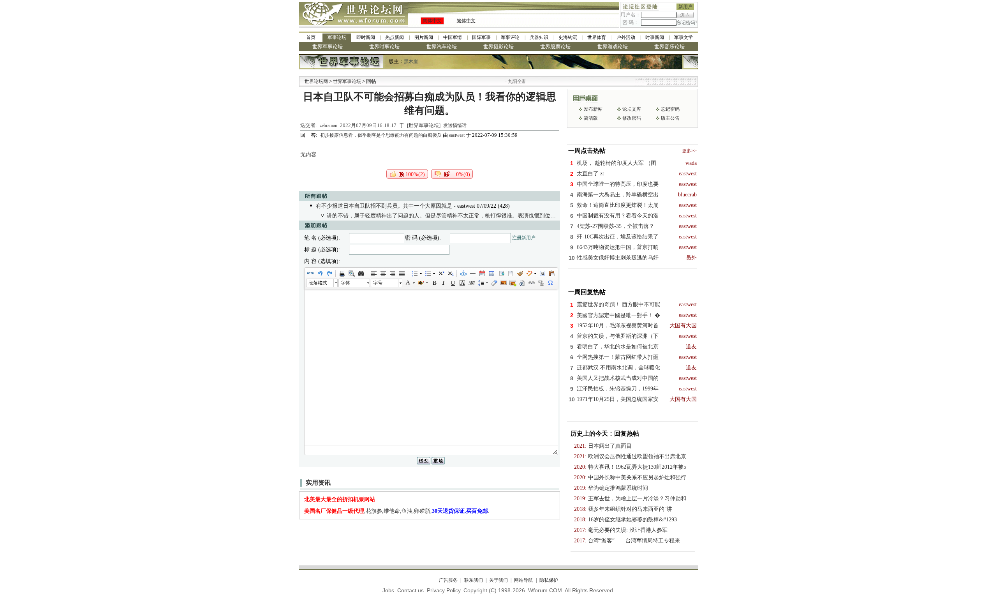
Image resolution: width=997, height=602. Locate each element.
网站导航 (523, 580)
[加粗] (434, 283)
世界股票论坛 (555, 46)
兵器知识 (539, 37)
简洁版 (591, 118)
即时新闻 (365, 37)
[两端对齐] (401, 273)
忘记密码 (670, 109)
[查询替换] (361, 273)
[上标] (441, 273)
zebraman (328, 125)
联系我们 (473, 580)
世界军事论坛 (327, 46)
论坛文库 (631, 109)
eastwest (457, 135)
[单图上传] (503, 283)
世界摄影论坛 (498, 46)
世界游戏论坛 (612, 46)
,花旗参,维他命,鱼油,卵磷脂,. (397, 511)
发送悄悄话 (455, 125)
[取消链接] (540, 283)
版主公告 (670, 118)
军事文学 (683, 37)
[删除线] (471, 283)
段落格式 (317, 283)
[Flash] (522, 283)
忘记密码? (686, 22)
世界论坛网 (316, 81)
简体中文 (432, 20)
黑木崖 (411, 61)
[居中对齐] (383, 273)
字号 (377, 283)
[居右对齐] (392, 273)
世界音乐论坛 (669, 46)
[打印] (342, 273)
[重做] (329, 273)
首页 (310, 37)
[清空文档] (510, 273)
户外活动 (626, 37)
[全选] (542, 273)
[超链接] (531, 283)
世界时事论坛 (384, 46)
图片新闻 (423, 37)
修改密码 (631, 118)
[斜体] (443, 283)
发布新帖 (593, 109)
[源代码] (310, 273)
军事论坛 (337, 37)
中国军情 (452, 37)
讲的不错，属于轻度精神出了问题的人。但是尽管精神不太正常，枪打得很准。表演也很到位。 (441, 216)
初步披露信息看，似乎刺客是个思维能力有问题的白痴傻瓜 (381, 135)
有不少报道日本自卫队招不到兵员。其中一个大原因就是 (384, 206)
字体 (345, 283)
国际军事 (481, 37)
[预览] (351, 273)
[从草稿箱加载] (551, 273)
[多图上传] (512, 283)
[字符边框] (462, 283)
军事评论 (510, 37)
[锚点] (463, 273)
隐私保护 (548, 580)
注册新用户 (523, 237)
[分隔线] (472, 273)
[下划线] (452, 283)
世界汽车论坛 (441, 46)
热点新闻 (394, 37)
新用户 (685, 6)
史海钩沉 (567, 37)
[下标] (450, 273)
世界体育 (596, 37)
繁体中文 (466, 20)
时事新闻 (654, 37)
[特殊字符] (550, 283)
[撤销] (320, 273)
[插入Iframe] (501, 273)
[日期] (482, 273)
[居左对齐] (373, 273)
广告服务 (448, 580)
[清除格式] (494, 283)
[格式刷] (519, 273)
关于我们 (498, 580)
